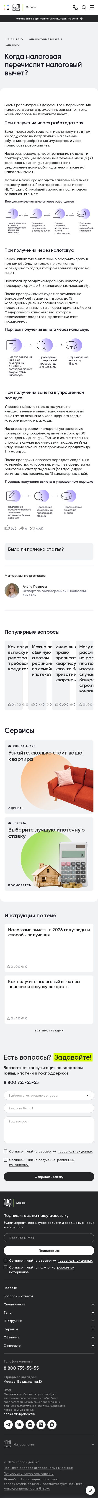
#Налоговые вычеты (45, 39)
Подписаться (49, 1251)
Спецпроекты (15, 1304)
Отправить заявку (49, 1177)
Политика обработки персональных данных (38, 1468)
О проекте (12, 1345)
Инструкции (13, 1321)
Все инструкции (49, 1030)
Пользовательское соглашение (29, 1473)
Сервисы (11, 1329)
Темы (8, 1312)
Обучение (12, 1337)
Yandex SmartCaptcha (21, 1484)
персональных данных (75, 1151)
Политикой (43, 1405)
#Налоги (13, 45)
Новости (10, 1288)
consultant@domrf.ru (19, 1414)
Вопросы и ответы (18, 1296)
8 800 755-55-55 (21, 1082)
